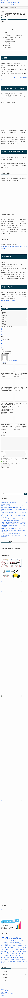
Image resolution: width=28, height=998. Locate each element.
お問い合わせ (4, 992)
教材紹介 (18, 955)
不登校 (17, 940)
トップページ (4, 989)
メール (3, 454)
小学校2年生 (21, 949)
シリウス (11, 941)
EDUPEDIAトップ (4, 0)
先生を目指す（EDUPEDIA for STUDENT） (10, 2)
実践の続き (7, 43)
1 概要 (5, 32)
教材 (13, 955)
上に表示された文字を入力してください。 (10, 463)
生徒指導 (21, 957)
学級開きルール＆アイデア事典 (12, 947)
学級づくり (14, 945)
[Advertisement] (11, 481)
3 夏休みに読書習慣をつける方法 (11, 37)
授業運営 (12, 953)
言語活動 (19, 961)
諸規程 (2, 995)
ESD (20, 938)
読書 (3, 323)
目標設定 (4, 319)
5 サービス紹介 (7, 47)
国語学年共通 (5, 19)
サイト (2, 456)
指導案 (8, 953)
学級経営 (20, 945)
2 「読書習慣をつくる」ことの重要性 (12, 35)
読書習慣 (4, 324)
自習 (14, 961)
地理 (10, 945)
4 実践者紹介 (6, 45)
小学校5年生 (18, 951)
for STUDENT (6, 974)
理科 (12, 957)
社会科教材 (12, 959)
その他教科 (5, 977)
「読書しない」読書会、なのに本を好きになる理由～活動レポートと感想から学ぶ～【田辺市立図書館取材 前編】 (14, 535)
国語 (6, 945)
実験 (17, 949)
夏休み (3, 313)
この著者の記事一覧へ (5, 362)
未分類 (4, 980)
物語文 (8, 957)
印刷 (3, 11)
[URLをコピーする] (2, 337)
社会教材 (6, 959)
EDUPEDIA (5, 971)
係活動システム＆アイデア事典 (12, 943)
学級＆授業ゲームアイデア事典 (13, 948)
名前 (2, 451)
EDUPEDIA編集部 (12, 360)
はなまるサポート (6, 312)
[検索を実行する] (25, 494)
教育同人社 (4, 315)
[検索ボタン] (26, 4)
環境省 (16, 957)
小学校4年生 (11, 951)
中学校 (21, 940)
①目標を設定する (9, 39)
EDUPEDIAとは (4, 990)
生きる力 (4, 317)
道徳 (23, 961)
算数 (17, 959)
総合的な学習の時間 (8, 961)
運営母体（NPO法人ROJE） (7, 993)
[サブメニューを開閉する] (25, 972)
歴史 (5, 957)
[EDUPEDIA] (14, 4)
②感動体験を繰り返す (10, 41)
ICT (23, 938)
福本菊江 (4, 321)
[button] (1, 328)
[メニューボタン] (1, 4)
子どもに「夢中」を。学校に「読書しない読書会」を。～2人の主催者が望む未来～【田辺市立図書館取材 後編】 (14, 530)
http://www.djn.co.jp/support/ (8, 300)
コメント (3, 435)
